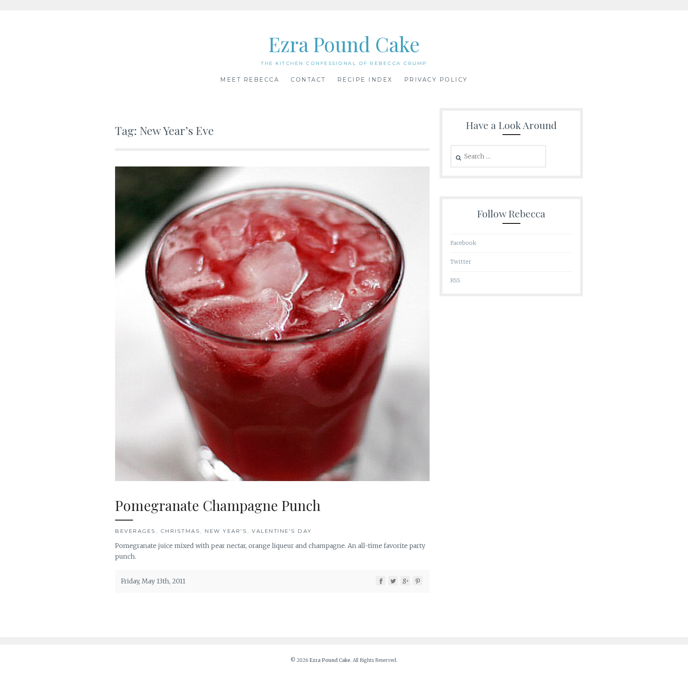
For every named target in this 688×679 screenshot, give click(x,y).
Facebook (463, 243)
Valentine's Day (282, 531)
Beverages (135, 531)
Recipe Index (365, 79)
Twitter (460, 261)
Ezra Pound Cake (344, 44)
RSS (455, 280)
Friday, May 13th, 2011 (153, 581)
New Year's (226, 531)
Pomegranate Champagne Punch (218, 505)
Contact (308, 79)
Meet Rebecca (249, 79)
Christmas (180, 531)
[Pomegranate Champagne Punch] (272, 479)
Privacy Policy (436, 79)
